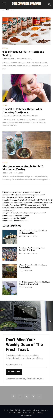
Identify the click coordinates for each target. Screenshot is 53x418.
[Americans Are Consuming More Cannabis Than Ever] (9, 254)
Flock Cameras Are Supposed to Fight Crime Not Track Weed (34, 283)
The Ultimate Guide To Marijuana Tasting (23, 53)
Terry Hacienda (8, 58)
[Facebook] (13, 396)
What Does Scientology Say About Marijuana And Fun (33, 232)
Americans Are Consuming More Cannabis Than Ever (32, 249)
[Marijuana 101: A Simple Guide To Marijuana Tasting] (26, 145)
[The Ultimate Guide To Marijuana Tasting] (26, 31)
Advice (5, 48)
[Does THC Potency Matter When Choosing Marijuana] (26, 88)
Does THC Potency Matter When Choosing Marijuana (22, 110)
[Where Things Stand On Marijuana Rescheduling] (9, 271)
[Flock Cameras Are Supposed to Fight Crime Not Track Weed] (9, 288)
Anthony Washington (28, 236)
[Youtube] (39, 396)
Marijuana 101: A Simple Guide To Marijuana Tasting (23, 167)
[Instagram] (20, 396)
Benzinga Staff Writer (11, 116)
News (4, 105)
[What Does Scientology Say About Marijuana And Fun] (9, 237)
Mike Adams (7, 173)
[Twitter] (33, 396)
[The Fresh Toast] (26, 3)
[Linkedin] (26, 396)
